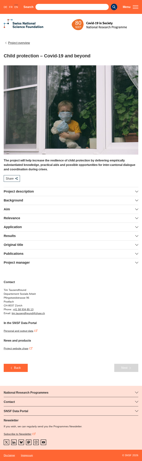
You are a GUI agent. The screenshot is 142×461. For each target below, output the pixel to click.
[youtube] (43, 442)
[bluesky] (21, 442)
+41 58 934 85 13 (23, 309)
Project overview (19, 42)
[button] (130, 7)
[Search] (114, 7)
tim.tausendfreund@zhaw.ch (28, 313)
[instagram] (36, 442)
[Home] (105, 24)
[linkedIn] (14, 442)
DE (5, 7)
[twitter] (6, 442)
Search (28, 7)
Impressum (27, 455)
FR (11, 7)
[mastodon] (28, 442)
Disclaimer (9, 455)
